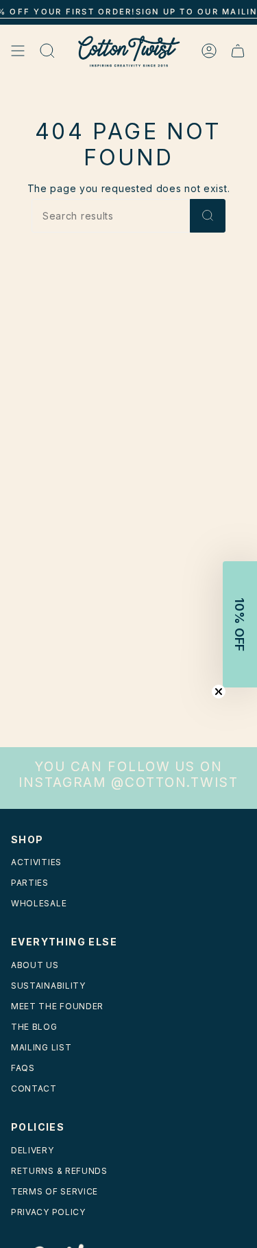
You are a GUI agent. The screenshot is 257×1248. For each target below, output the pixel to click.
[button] (240, 624)
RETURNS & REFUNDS (59, 1171)
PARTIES (30, 883)
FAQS (23, 1068)
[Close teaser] (218, 691)
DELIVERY (32, 1150)
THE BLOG (34, 1027)
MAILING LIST (41, 1047)
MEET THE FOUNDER (57, 1006)
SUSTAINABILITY (48, 985)
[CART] (237, 51)
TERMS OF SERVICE (54, 1191)
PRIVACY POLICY (48, 1212)
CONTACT (34, 1088)
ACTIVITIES (36, 862)
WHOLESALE (38, 903)
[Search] (207, 216)
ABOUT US (35, 965)
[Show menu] (18, 51)
